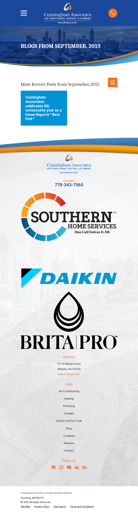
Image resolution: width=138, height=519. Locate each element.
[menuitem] (25, 507)
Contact (69, 450)
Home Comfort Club (69, 420)
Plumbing (69, 406)
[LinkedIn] (84, 467)
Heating (69, 398)
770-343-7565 (69, 184)
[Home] (67, 13)
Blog (69, 428)
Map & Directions (69, 374)
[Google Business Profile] (77, 467)
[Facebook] (53, 467)
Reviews (69, 443)
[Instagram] (61, 467)
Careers (69, 413)
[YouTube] (69, 467)
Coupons (69, 435)
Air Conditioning (69, 391)
